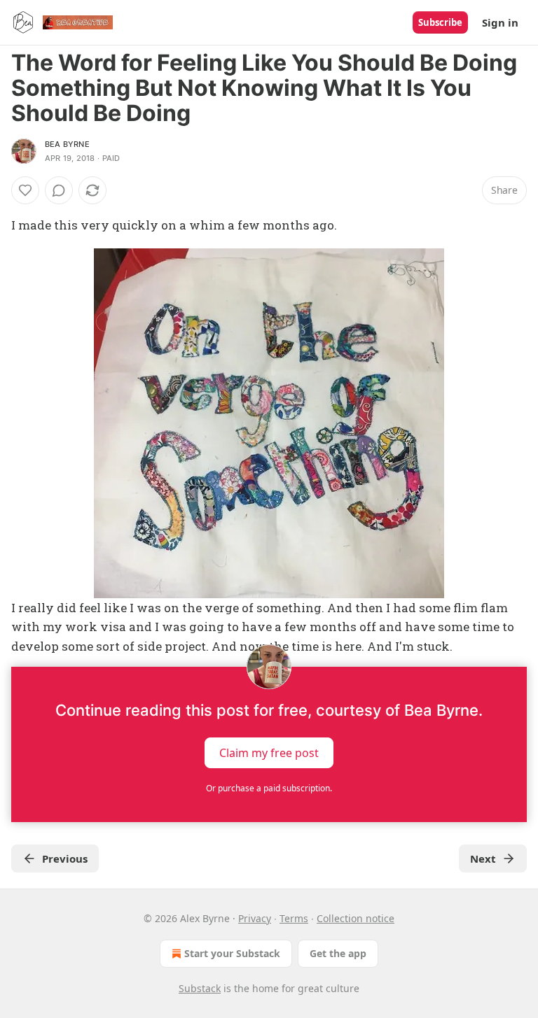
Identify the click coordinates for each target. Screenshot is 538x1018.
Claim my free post (269, 752)
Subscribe (440, 22)
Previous (65, 858)
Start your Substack (232, 953)
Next (483, 858)
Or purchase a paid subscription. (269, 788)
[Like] (25, 190)
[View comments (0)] (59, 190)
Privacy (254, 918)
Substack (200, 988)
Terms (294, 918)
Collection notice (355, 918)
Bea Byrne (67, 144)
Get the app (338, 953)
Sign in (500, 22)
